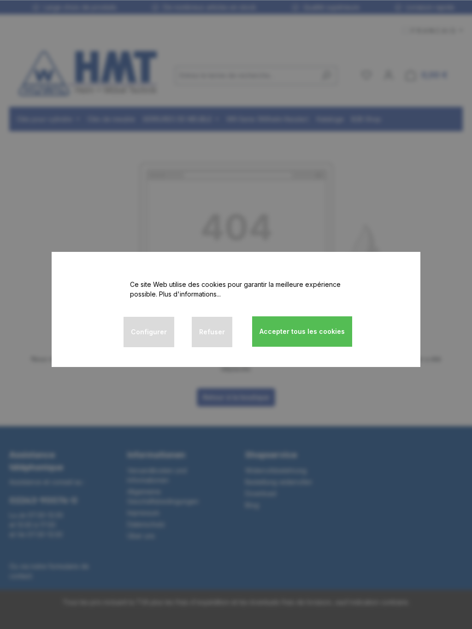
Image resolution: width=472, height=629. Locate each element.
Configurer (149, 332)
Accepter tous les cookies (302, 331)
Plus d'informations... (190, 294)
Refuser (212, 332)
